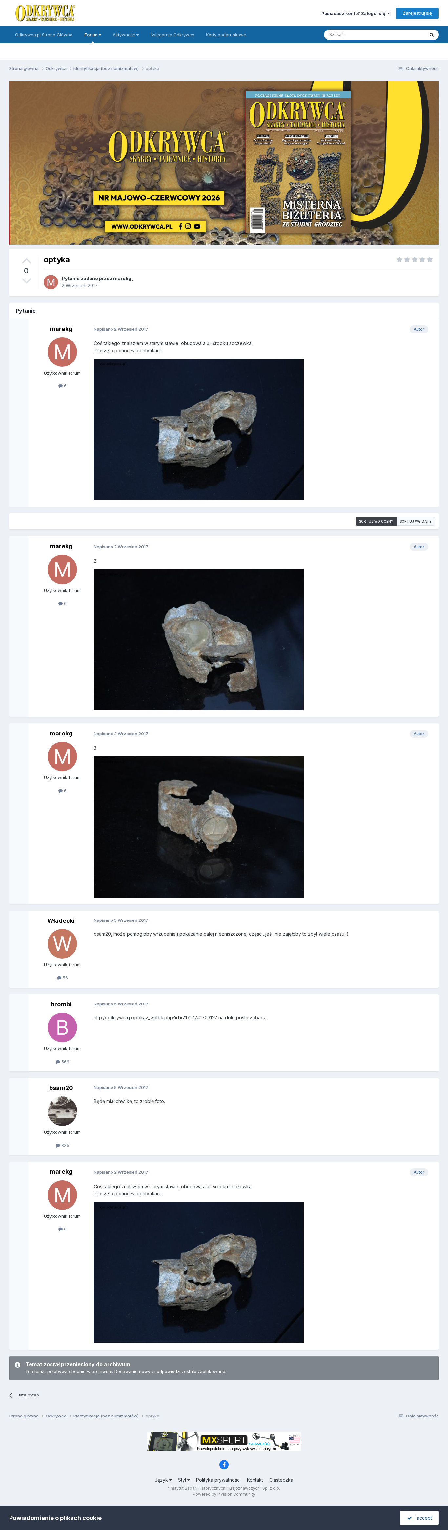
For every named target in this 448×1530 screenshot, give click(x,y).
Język (162, 1480)
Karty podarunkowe (226, 34)
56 (64, 977)
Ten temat (406, 34)
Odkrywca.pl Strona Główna (43, 34)
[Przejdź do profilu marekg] (51, 282)
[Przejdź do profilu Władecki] (62, 944)
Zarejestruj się (417, 13)
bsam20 (61, 1088)
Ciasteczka (281, 1480)
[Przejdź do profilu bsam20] (62, 1111)
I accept (422, 1517)
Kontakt (255, 1480)
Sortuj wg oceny (376, 521)
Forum (91, 34)
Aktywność (124, 34)
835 (64, 1145)
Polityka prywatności (218, 1480)
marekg (122, 278)
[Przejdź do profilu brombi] (62, 1027)
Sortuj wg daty (416, 521)
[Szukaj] (431, 35)
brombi (61, 1004)
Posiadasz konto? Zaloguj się (354, 13)
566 (64, 1061)
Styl (182, 1480)
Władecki (61, 920)
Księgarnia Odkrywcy (172, 34)
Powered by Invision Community (224, 1494)
